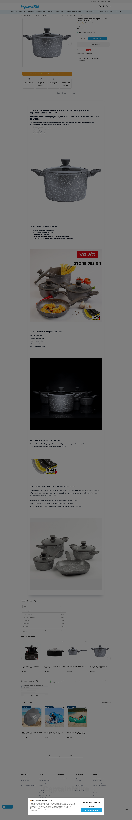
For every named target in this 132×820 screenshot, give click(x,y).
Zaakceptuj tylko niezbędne (91, 802)
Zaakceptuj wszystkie (91, 810)
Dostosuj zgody (91, 806)
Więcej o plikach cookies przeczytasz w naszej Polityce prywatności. (51, 809)
